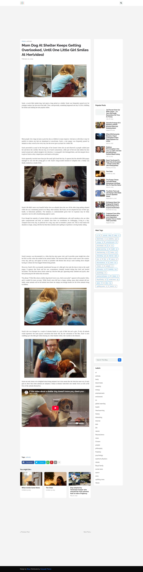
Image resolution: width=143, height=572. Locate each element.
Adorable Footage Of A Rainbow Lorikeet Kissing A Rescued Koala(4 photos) (113, 125)
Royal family (101, 279)
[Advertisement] (71, 22)
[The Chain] (55, 479)
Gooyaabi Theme (45, 569)
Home (23, 41)
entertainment (111, 242)
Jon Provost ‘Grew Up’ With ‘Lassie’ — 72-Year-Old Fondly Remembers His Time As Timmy (113, 113)
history (113, 252)
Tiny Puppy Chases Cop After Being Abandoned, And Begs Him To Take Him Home (113, 182)
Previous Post (25, 532)
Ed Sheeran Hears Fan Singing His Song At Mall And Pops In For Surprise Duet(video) (113, 205)
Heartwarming (102, 252)
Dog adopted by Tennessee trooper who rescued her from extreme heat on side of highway (79, 490)
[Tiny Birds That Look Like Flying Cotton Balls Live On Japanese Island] (100, 193)
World (113, 286)
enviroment (101, 245)
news (113, 262)
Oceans (100, 266)
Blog (28, 569)
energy (100, 242)
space (100, 283)
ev (111, 245)
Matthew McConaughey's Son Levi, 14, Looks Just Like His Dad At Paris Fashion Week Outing (113, 150)
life (106, 259)
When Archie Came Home (31, 488)
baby (116, 235)
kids (99, 259)
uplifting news (102, 286)
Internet (113, 255)
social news (113, 279)
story (108, 283)
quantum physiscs (103, 276)
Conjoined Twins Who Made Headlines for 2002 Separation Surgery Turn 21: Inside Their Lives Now (113, 217)
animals (29, 41)
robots (115, 276)
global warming (102, 249)
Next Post (87, 532)
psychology (101, 272)
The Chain (49, 488)
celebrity (112, 239)
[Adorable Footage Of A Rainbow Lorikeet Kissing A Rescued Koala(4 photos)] (100, 125)
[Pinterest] (51, 462)
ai (98, 235)
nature (114, 259)
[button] (121, 3)
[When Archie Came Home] (31, 479)
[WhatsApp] (48, 462)
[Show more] (59, 462)
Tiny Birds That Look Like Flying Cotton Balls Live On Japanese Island (113, 193)
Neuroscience (102, 262)
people (109, 266)
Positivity (112, 269)
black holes (101, 239)
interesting (101, 255)
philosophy (101, 269)
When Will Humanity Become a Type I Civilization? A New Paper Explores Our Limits (112, 137)
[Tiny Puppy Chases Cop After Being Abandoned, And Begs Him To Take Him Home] (100, 182)
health (114, 249)
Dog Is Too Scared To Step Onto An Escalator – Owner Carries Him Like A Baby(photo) (113, 162)
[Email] (55, 462)
